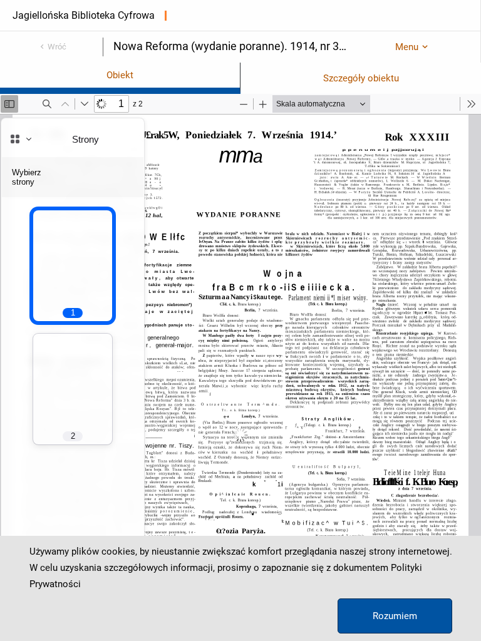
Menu (406, 47)
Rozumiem (395, 616)
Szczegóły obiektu (361, 78)
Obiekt (119, 75)
